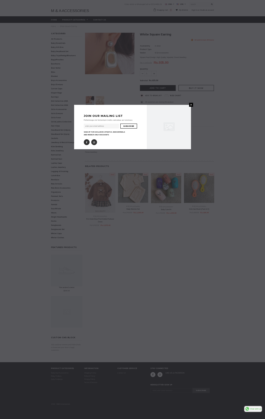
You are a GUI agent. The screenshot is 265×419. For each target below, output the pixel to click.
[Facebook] (86, 142)
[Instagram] (94, 142)
